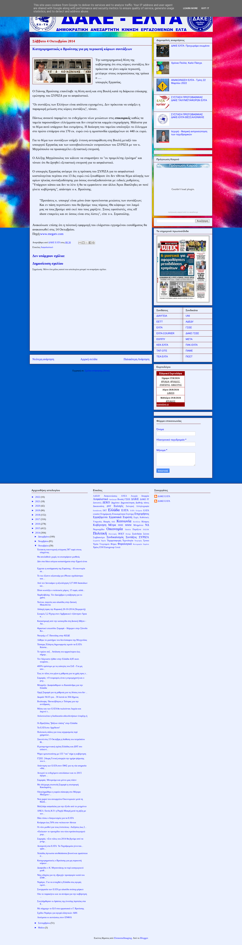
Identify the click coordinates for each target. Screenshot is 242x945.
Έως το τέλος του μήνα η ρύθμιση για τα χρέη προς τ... (62, 673)
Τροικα (146, 540)
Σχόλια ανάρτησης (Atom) (97, 370)
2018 (38, 514)
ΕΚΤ (105, 510)
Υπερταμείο (104, 544)
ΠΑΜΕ (189, 350)
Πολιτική (100, 533)
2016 (38, 524)
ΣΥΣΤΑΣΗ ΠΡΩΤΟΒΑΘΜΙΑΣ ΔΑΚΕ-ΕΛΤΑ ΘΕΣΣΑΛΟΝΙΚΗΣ (187, 116)
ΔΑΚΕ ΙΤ (144, 499)
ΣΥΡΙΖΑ (144, 537)
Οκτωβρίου (43, 545)
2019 (38, 510)
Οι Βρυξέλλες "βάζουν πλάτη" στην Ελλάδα (57, 723)
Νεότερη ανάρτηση (43, 359)
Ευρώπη (127, 517)
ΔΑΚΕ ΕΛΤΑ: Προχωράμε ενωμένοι (190, 45)
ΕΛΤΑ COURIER (165, 333)
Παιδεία (128, 529)
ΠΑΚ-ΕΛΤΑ (192, 344)
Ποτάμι (128, 534)
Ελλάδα (114, 510)
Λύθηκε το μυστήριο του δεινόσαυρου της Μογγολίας (62, 640)
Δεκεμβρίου (44, 536)
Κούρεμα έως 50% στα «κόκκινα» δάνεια (56, 822)
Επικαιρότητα (118, 514)
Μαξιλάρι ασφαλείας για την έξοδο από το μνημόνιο (62, 806)
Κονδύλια (136, 522)
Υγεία (95, 544)
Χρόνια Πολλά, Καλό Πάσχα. (186, 62)
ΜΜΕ (120, 525)
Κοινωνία (124, 521)
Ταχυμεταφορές (114, 540)
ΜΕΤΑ (189, 339)
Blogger (144, 938)
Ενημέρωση (105, 514)
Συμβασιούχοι (99, 537)
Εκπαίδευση (97, 511)
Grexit (117, 547)
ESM (101, 547)
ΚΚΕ (113, 522)
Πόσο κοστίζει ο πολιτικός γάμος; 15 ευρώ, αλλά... (61, 590)
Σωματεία (96, 541)
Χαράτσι (146, 544)
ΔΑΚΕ (135, 499)
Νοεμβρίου (43, 541)
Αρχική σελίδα (88, 359)
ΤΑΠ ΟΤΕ (161, 350)
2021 (38, 501)
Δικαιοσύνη (98, 506)
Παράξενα (137, 529)
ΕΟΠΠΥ (160, 339)
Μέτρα (112, 524)
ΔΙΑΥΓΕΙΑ (161, 315)
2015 (38, 528)
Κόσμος (145, 521)
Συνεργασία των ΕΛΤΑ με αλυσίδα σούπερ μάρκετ (60, 889)
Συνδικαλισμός (115, 537)
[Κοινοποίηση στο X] (86, 242)
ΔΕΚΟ (106, 502)
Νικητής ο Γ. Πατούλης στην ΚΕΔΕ (53, 635)
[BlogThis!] (83, 242)
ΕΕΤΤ (159, 321)
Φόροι (114, 544)
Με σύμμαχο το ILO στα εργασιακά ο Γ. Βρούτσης (60, 908)
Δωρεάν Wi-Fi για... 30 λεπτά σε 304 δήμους (57, 697)
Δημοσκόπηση (127, 502)
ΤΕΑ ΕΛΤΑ (162, 356)
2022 (38, 497)
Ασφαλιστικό (47, 247)
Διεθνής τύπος (142, 502)
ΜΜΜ (128, 525)
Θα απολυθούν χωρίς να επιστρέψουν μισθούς (58, 556)
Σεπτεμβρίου (44, 923)
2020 (38, 505)
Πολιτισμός (113, 534)
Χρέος (96, 547)
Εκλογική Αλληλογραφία (137, 506)
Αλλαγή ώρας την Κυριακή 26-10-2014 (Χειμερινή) (61, 609)
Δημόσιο (115, 502)
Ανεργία (134, 496)
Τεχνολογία (127, 540)
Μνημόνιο (138, 525)
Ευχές (136, 517)
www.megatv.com (51, 234)
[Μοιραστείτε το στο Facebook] (90, 242)
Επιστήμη (130, 514)
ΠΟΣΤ (189, 356)
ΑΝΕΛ (124, 496)
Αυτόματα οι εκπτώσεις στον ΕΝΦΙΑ (54, 917)
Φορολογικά (125, 543)
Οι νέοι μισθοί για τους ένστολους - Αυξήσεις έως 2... (61, 827)
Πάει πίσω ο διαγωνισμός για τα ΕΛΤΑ (55, 818)
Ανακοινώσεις (110, 496)
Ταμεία (103, 541)
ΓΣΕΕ (189, 327)
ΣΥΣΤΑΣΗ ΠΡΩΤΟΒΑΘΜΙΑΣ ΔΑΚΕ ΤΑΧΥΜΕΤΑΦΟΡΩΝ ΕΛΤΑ (189, 99)
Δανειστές (97, 503)
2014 (38, 532)
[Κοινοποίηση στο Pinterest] (93, 242)
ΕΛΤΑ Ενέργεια (136, 511)
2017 (38, 519)
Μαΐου (41, 927)
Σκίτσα (146, 534)
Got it (205, 8)
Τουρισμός (138, 541)
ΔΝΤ (109, 506)
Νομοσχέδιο (99, 529)
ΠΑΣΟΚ (146, 529)
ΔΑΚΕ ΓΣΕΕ (192, 333)
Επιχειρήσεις (141, 513)
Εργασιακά (115, 517)
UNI (188, 315)
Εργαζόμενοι (100, 517)
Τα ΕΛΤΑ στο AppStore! (48, 727)
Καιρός (106, 521)
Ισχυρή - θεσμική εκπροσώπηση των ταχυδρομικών (189, 133)
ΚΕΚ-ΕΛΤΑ (162, 344)
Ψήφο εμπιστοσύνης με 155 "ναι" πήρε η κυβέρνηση (61, 753)
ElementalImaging (123, 938)
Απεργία (145, 496)
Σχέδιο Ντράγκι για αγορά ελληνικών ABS (57, 913)
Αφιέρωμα (113, 499)
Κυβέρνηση (99, 524)
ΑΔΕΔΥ (189, 321)
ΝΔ (147, 524)
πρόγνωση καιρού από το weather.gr (183, 212)
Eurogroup (109, 547)
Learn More (190, 8)
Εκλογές (118, 505)
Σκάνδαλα (137, 533)
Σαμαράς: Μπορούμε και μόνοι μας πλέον (57, 780)
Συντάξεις (131, 537)
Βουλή (120, 499)
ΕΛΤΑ (159, 327)
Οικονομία (114, 529)
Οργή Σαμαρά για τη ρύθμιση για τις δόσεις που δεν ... (62, 692)
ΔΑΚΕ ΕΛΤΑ (164, 496)
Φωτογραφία (137, 544)
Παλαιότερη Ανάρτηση (136, 359)
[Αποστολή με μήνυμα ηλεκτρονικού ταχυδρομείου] (80, 242)
